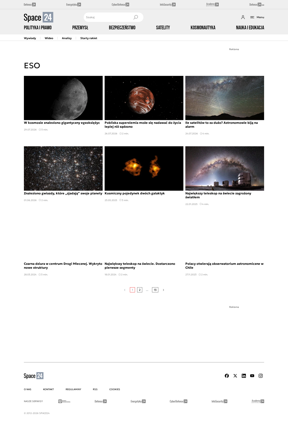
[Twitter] (235, 375)
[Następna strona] (163, 289)
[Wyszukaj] (135, 17)
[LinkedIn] (243, 375)
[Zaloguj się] (243, 17)
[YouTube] (252, 375)
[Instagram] (260, 375)
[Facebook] (226, 375)
